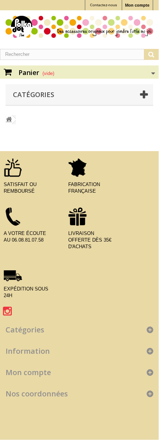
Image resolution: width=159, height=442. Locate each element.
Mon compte (137, 5)
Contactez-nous (103, 5)
